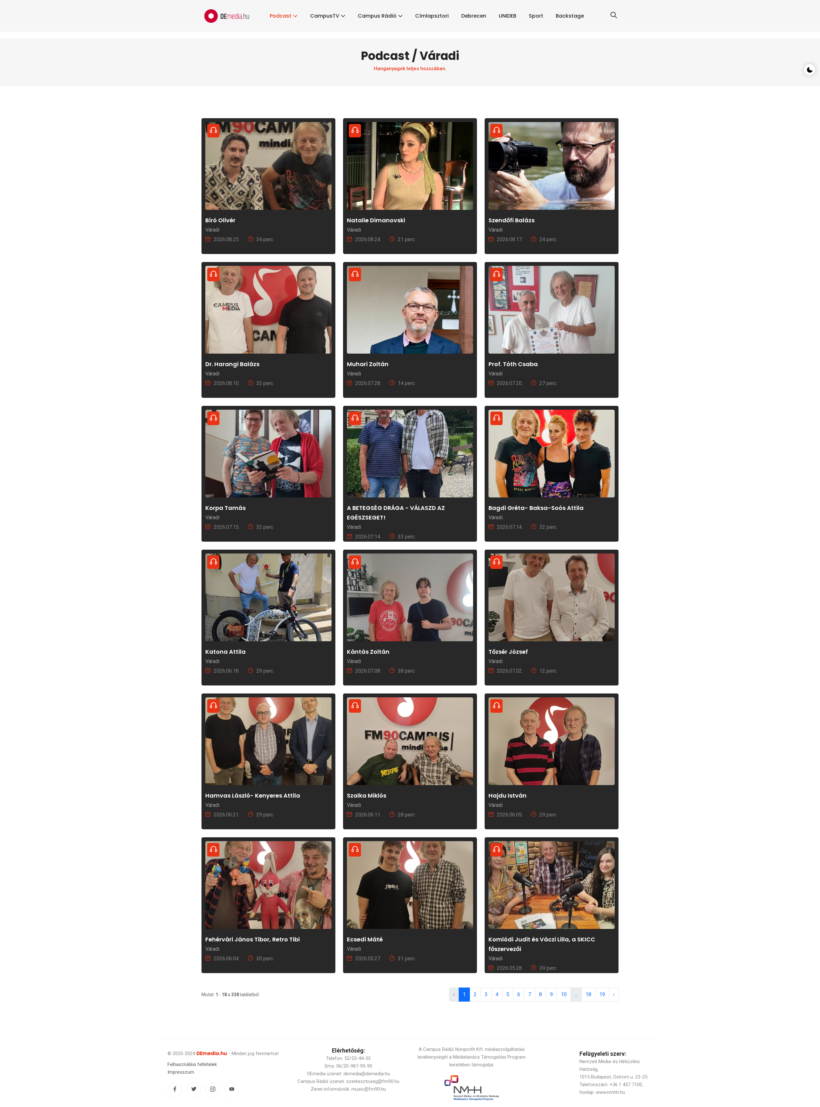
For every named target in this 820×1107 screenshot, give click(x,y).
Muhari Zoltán (368, 364)
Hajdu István (507, 795)
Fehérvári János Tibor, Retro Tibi (252, 939)
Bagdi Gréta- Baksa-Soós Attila (536, 508)
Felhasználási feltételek (192, 1064)
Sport (536, 16)
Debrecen (473, 16)
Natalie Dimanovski (376, 220)
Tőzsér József (508, 652)
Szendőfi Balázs (511, 220)
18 (588, 994)
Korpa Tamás (225, 508)
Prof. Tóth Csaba (513, 364)
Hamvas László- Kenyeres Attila (252, 795)
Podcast (280, 16)
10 (564, 994)
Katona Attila (225, 652)
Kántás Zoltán (368, 652)
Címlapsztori (432, 16)
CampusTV (324, 16)
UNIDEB (507, 16)
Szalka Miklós (366, 795)
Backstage (570, 16)
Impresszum (181, 1072)
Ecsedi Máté (365, 939)
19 (602, 994)
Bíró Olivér (220, 220)
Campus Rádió (377, 16)
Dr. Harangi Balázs (232, 364)
